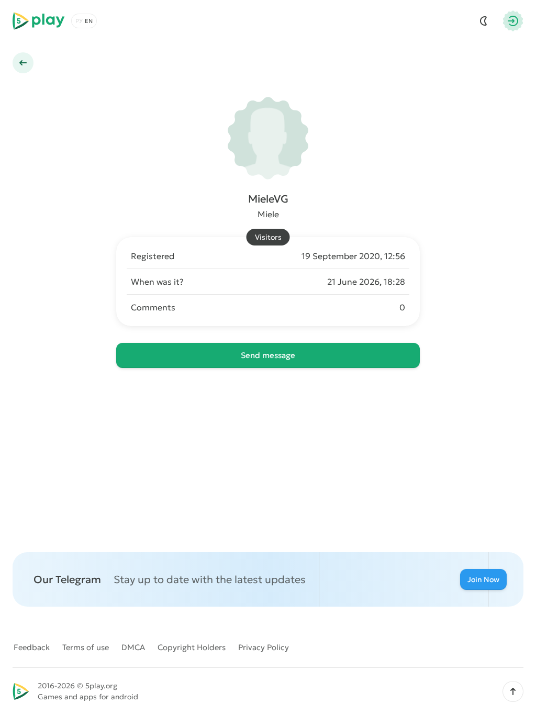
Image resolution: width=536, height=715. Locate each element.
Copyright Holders (192, 647)
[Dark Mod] (483, 20)
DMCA (133, 647)
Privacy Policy (263, 647)
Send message (268, 355)
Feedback (32, 647)
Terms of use (85, 647)
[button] (512, 691)
